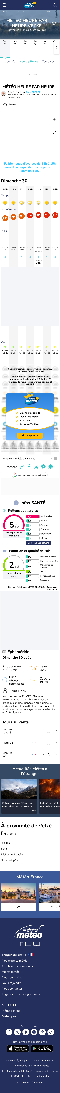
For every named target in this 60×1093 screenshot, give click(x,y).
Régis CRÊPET (33, 92)
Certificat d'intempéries (17, 966)
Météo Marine (11, 1011)
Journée (11, 61)
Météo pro (9, 1016)
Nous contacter (12, 989)
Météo (3, 12)
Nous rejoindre (12, 983)
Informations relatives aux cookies (31, 1065)
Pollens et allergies (23, 510)
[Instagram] (34, 1032)
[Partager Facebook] (29, 466)
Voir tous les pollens (38, 542)
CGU (28, 1060)
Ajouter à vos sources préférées (32, 475)
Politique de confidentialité (18, 1071)
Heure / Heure (29, 61)
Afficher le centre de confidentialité (32, 1076)
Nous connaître (12, 977)
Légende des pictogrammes (21, 994)
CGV (36, 1060)
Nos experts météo (15, 961)
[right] (56, 47)
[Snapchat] (25, 1032)
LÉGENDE (12, 104)
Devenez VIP (33, 435)
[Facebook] (9, 1032)
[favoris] (54, 23)
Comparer (48, 61)
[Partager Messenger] (43, 466)
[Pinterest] (42, 1032)
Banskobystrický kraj (26, 12)
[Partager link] (22, 466)
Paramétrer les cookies (46, 1071)
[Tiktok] (51, 1032)
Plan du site (48, 1060)
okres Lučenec (40, 12)
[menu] (5, 5)
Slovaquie (12, 12)
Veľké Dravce (52, 12)
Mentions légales (14, 1060)
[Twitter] (17, 1032)
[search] (55, 5)
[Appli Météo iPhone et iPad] (18, 1049)
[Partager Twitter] (36, 466)
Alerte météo (11, 972)
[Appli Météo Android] (42, 1049)
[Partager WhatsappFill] (50, 466)
